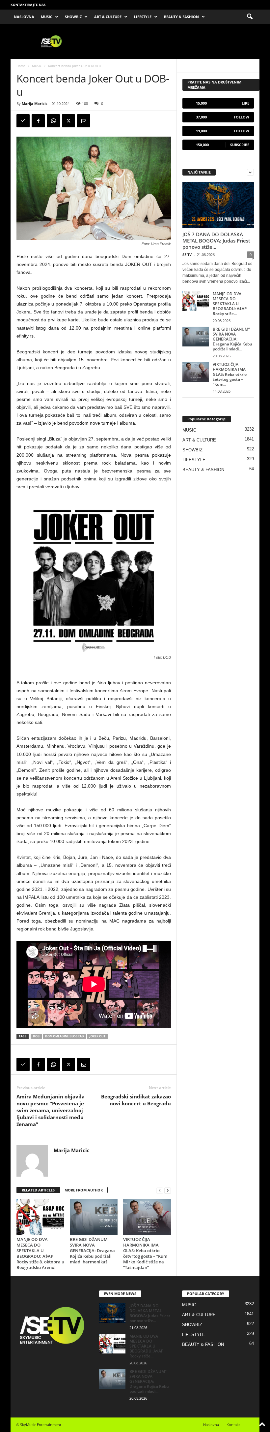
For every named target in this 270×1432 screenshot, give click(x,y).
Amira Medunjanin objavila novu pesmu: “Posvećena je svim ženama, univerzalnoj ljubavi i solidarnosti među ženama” (50, 1110)
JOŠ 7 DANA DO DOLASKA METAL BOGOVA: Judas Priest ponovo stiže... (216, 240)
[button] (249, 17)
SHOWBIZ (73, 16)
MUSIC (46, 16)
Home (21, 65)
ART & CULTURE (108, 16)
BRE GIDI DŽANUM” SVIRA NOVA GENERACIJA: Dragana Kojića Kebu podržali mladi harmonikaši (92, 1250)
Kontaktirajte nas (28, 4)
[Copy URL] (23, 120)
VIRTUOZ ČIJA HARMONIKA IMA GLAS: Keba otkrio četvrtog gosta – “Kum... (230, 374)
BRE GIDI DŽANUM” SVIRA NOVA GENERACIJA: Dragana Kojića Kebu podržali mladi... (232, 339)
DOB (36, 1036)
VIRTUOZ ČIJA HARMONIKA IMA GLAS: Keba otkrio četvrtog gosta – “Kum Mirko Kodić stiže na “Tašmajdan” (145, 1253)
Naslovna (211, 1424)
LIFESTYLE (142, 16)
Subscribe (239, 144)
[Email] (83, 120)
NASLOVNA (24, 16)
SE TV (187, 254)
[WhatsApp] (53, 120)
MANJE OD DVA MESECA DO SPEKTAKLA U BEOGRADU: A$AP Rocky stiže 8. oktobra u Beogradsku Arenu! (40, 1253)
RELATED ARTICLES (38, 1190)
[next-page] (167, 1190)
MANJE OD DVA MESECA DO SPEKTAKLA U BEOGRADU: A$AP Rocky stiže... (230, 303)
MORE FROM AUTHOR (84, 1190)
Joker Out (97, 1036)
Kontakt (233, 1424)
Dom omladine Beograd (64, 1036)
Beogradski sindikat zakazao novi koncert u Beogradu (136, 1100)
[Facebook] (38, 120)
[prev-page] (159, 1190)
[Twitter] (68, 120)
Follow (241, 116)
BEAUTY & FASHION (181, 16)
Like (245, 103)
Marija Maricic (34, 103)
